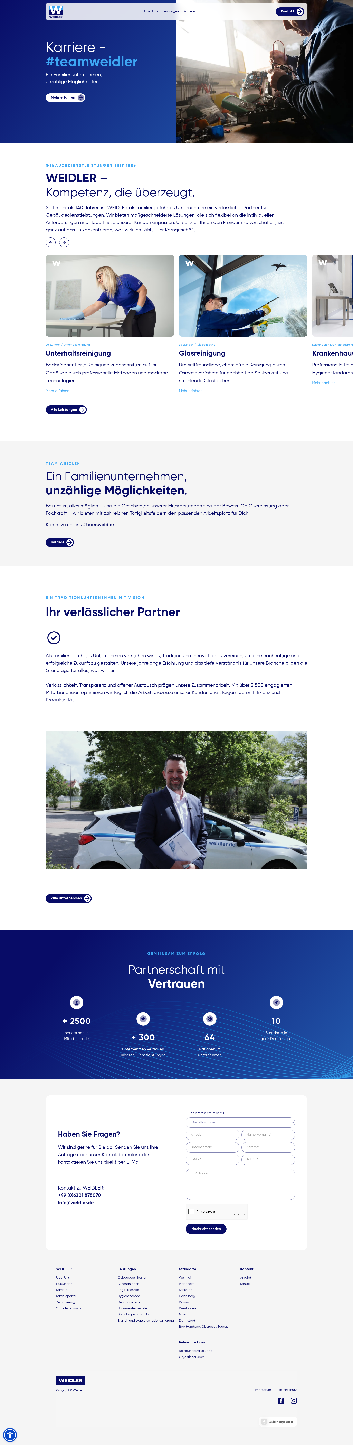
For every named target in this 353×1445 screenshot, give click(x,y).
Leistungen (171, 11)
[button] (51, 242)
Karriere (189, 11)
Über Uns (151, 11)
